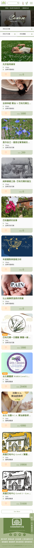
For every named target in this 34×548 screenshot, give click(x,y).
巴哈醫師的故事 (10, 220)
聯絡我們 (12, 542)
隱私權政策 (20, 542)
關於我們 (4, 539)
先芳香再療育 (9, 64)
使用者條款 (28, 542)
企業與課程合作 (27, 539)
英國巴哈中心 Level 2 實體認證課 (18, 454)
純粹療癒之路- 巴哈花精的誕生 (17, 181)
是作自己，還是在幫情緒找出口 (17, 142)
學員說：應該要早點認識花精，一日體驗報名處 (17, 8)
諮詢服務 (18, 539)
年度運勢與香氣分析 (12, 259)
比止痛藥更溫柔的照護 (13, 298)
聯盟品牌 (11, 539)
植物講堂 (5, 542)
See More (17, 511)
